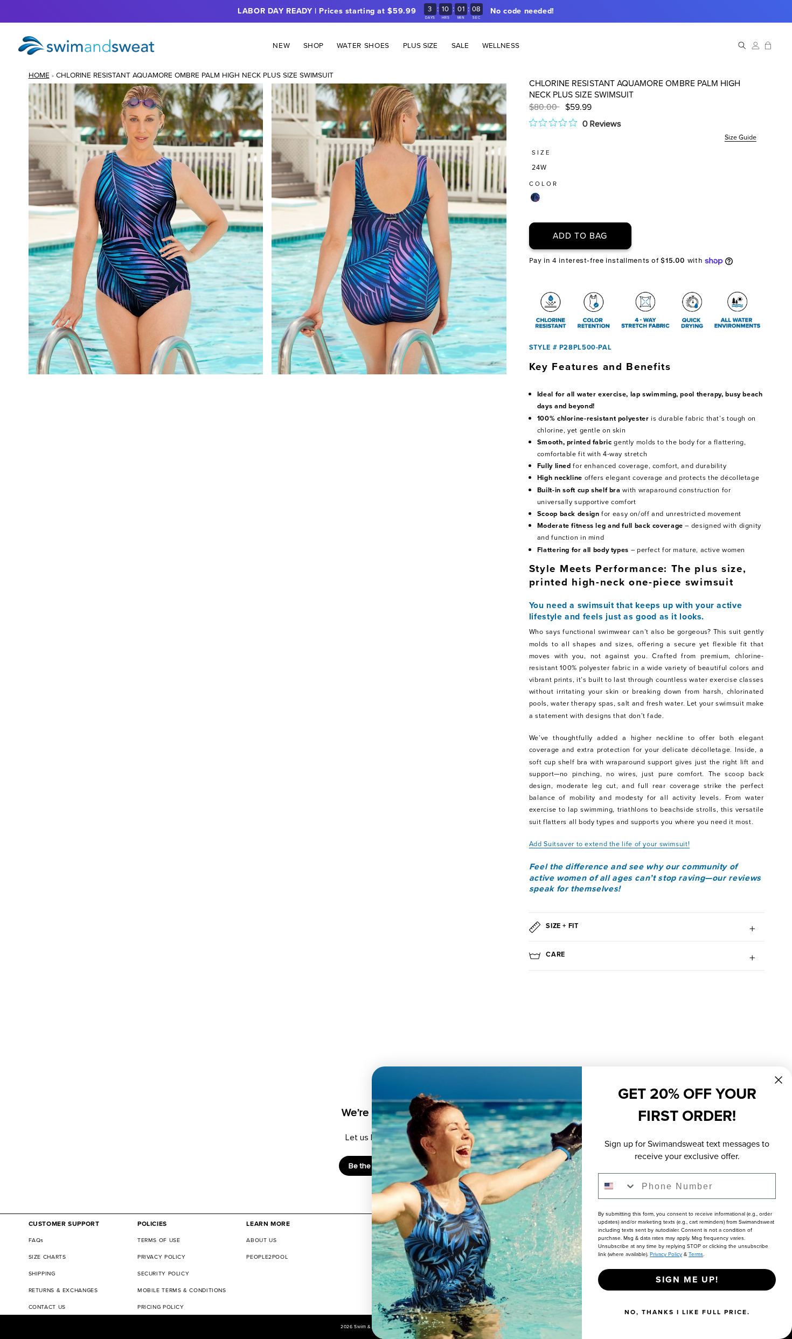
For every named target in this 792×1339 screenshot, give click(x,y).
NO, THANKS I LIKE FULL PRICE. (687, 1312)
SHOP (313, 46)
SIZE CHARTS (47, 1257)
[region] (396, 11)
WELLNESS (500, 46)
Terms (696, 1254)
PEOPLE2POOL (267, 1257)
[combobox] (617, 1186)
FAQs (36, 1240)
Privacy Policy (666, 1254)
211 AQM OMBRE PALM (535, 197)
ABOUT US (261, 1240)
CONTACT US (47, 1307)
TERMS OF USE (158, 1240)
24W (539, 167)
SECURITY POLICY (163, 1274)
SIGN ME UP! (687, 1279)
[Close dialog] (778, 1080)
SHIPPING (42, 1274)
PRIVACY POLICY (161, 1257)
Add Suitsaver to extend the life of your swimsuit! (609, 844)
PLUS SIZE (420, 46)
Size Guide (740, 137)
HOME (39, 74)
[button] (313, 45)
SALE (460, 46)
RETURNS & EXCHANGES (63, 1290)
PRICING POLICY (160, 1307)
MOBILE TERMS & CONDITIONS (181, 1290)
